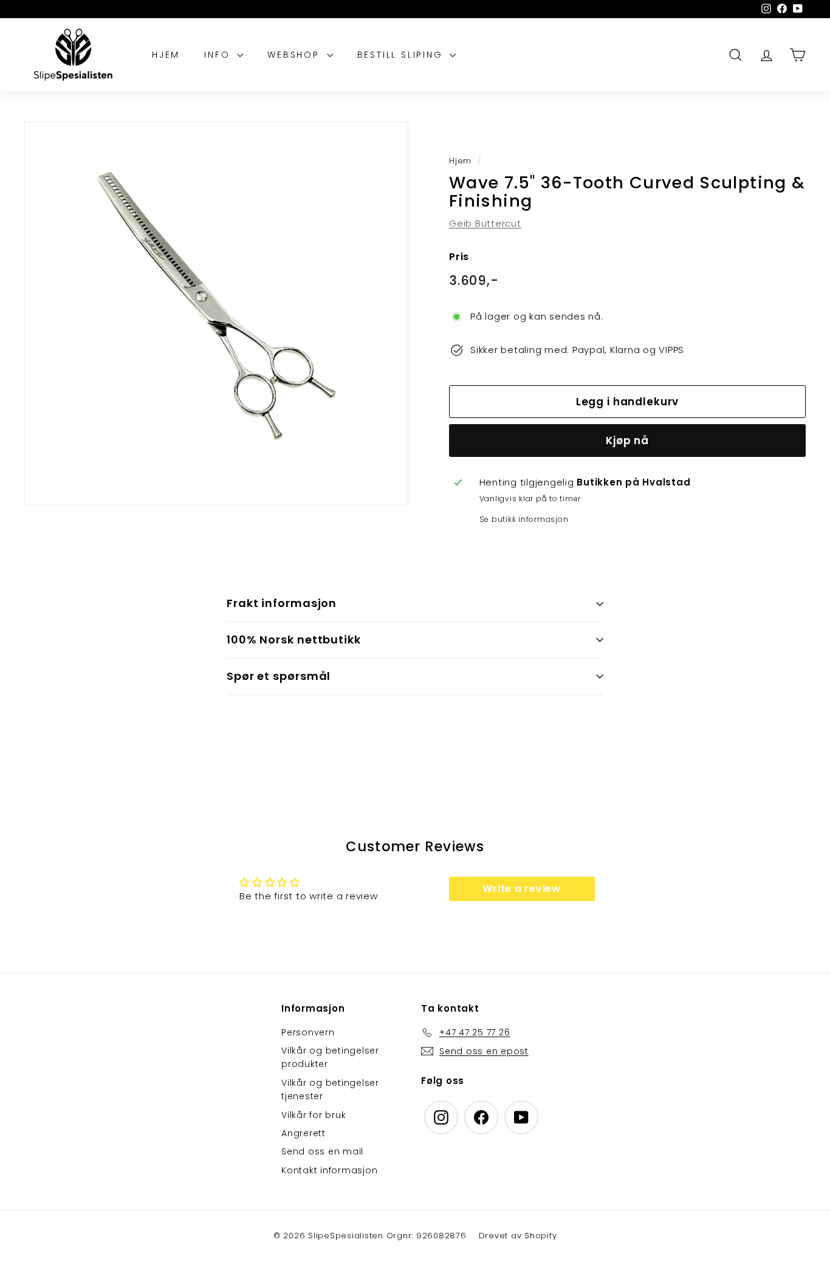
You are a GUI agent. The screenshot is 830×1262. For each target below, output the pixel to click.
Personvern (308, 1032)
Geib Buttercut (485, 223)
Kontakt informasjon (329, 1170)
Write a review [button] (521, 889)
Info (219, 55)
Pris (459, 257)
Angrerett (303, 1133)
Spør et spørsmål (279, 676)
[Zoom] (216, 313)
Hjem (166, 55)
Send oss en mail (322, 1151)
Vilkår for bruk (313, 1115)
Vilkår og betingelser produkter (330, 1057)
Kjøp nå (627, 440)
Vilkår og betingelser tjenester (330, 1089)
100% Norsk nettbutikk (294, 639)
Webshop (295, 55)
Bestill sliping (402, 55)
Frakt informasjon (282, 603)
